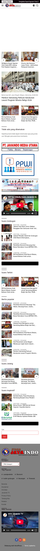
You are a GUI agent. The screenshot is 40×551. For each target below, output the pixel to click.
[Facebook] (16, 540)
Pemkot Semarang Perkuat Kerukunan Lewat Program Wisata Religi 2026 (18, 99)
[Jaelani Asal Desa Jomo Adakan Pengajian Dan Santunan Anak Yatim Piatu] (7, 228)
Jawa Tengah (15, 95)
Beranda (4, 484)
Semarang (28, 95)
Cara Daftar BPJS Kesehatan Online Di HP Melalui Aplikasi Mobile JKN (25, 415)
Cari (3, 429)
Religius (22, 95)
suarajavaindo (8, 474)
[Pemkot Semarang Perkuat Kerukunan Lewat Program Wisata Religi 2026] (20, 82)
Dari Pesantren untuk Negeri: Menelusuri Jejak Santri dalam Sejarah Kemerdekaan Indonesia (24, 343)
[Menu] (3, 5)
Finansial (32, 478)
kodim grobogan (8, 478)
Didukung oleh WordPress (13, 546)
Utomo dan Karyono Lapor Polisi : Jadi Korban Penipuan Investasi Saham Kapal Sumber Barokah (29, 65)
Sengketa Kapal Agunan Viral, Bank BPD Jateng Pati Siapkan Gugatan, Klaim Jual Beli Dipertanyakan (10, 65)
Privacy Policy (6, 496)
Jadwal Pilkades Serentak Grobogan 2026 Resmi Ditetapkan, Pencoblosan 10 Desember (25, 237)
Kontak (4, 504)
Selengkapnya (19, 263)
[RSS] (24, 540)
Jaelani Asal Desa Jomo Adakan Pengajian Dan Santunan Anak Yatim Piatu (25, 227)
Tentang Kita (6, 498)
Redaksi (4, 501)
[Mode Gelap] (34, 5)
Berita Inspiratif (6, 95)
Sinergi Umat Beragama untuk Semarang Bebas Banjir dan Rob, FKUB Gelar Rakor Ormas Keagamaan (29, 119)
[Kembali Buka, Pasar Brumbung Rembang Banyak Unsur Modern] (7, 397)
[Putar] (4, 213)
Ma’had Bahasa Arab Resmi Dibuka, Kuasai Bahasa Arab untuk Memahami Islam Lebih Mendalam (9, 119)
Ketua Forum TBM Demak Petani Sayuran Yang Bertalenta (24, 406)
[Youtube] (20, 540)
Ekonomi (19, 474)
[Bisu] (32, 213)
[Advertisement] (20, 29)
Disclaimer (5, 487)
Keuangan (21, 478)
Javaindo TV (6, 493)
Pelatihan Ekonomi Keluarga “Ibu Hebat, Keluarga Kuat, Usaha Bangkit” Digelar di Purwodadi (24, 306)
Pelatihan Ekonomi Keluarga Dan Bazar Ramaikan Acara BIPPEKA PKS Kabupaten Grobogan (25, 246)
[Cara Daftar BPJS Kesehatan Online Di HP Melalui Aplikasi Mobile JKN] (7, 416)
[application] (20, 205)
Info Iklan (4, 490)
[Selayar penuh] (36, 213)
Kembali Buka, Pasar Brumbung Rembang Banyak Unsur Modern (23, 397)
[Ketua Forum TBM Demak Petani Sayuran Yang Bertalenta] (7, 407)
